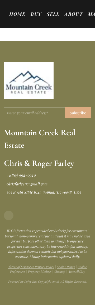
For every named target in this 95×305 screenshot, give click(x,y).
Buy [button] (36, 14)
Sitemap (59, 271)
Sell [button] (53, 14)
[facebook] (8, 215)
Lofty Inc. (30, 281)
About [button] (74, 14)
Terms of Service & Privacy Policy (31, 267)
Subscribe (78, 112)
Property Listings (39, 271)
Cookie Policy (66, 267)
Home (17, 14)
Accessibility (76, 271)
